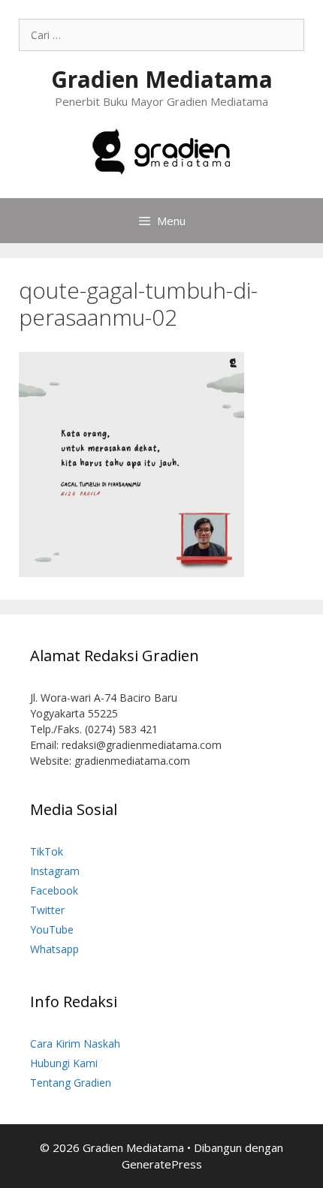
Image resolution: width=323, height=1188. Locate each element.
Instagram (55, 871)
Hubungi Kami (64, 1063)
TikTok (46, 851)
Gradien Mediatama (162, 79)
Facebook (54, 890)
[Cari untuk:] (161, 35)
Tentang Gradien (70, 1082)
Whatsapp (54, 949)
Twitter (47, 910)
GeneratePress (162, 1163)
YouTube (52, 929)
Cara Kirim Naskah (75, 1043)
